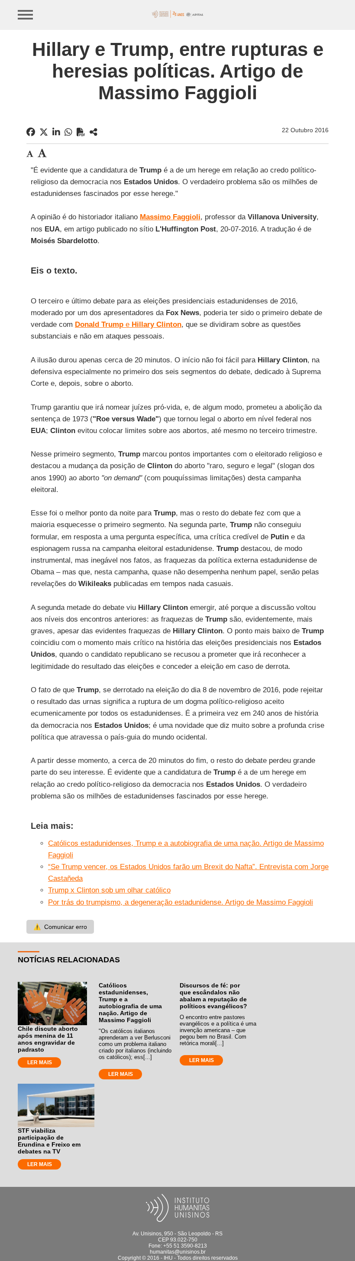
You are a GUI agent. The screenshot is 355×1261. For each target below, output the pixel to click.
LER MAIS (39, 1062)
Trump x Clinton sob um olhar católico (109, 890)
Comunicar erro (60, 926)
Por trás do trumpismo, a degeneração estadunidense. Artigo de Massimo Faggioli (180, 902)
